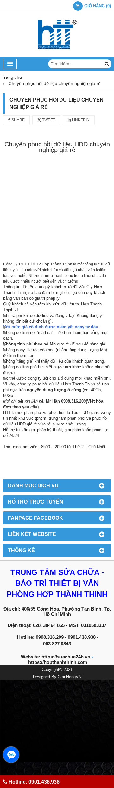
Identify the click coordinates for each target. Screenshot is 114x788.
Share (17, 120)
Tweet (48, 120)
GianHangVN (69, 677)
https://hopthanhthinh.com (57, 662)
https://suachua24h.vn (65, 656)
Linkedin (80, 120)
